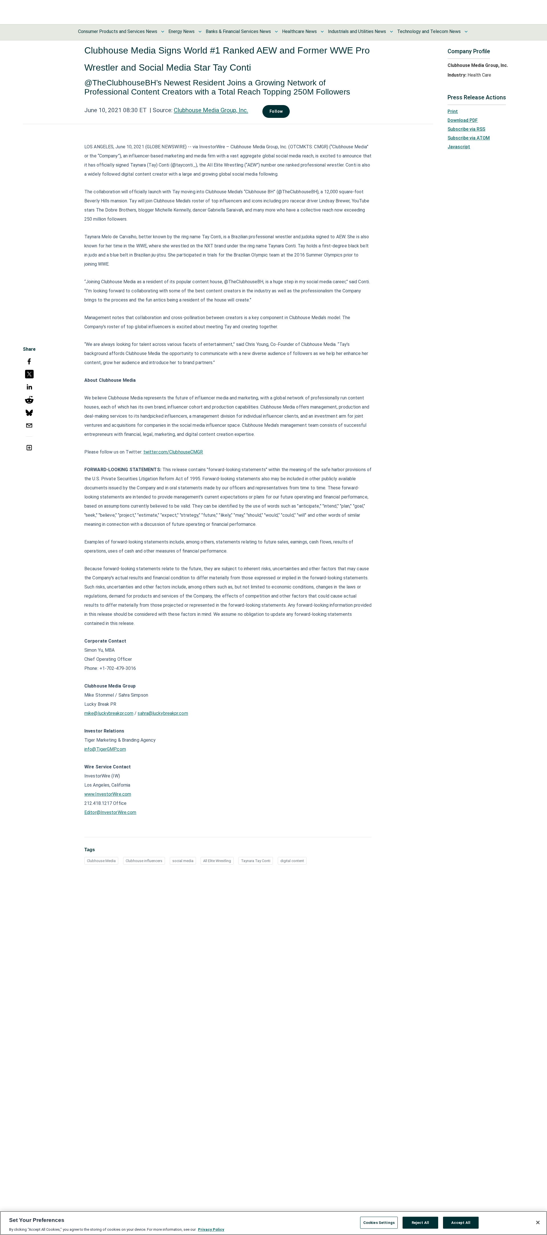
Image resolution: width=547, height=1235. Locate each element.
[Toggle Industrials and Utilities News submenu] (391, 31)
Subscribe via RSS (466, 129)
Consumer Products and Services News (117, 31)
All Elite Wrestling (217, 861)
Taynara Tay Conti (255, 861)
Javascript (459, 146)
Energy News (181, 31)
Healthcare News (299, 31)
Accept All (460, 1222)
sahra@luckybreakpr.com (163, 713)
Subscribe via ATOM (469, 138)
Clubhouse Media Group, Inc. (211, 110)
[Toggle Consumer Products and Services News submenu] (163, 31)
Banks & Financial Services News (238, 31)
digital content (292, 861)
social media (182, 861)
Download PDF (463, 120)
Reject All (420, 1222)
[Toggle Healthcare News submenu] (322, 31)
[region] (273, 1223)
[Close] (538, 1222)
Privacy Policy (211, 1229)
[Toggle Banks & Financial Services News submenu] (276, 31)
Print (453, 111)
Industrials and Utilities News (357, 31)
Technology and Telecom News (429, 31)
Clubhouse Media (101, 861)
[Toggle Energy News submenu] (200, 31)
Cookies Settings (379, 1222)
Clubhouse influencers (144, 861)
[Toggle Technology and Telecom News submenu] (466, 31)
